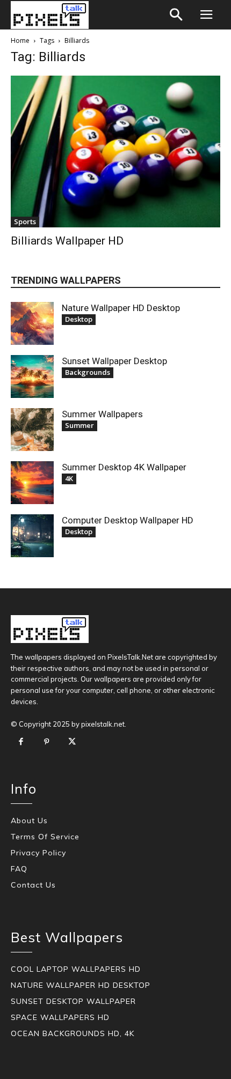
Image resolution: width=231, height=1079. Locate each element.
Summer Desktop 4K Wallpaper (124, 467)
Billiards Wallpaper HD (67, 240)
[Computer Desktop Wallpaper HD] (32, 535)
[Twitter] (72, 742)
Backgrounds (87, 372)
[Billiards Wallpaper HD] (115, 151)
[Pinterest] (47, 742)
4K (69, 478)
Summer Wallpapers (102, 414)
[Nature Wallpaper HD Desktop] (32, 323)
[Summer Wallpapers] (32, 429)
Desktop (78, 319)
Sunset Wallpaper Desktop (114, 361)
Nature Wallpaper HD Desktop (121, 307)
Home (20, 40)
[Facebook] (21, 742)
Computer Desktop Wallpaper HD (127, 520)
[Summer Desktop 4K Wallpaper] (32, 482)
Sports (25, 221)
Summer (79, 425)
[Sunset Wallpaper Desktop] (32, 376)
